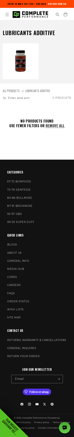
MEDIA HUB (15, 269)
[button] (7, 14)
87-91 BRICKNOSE (20, 205)
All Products (11, 91)
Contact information (49, 428)
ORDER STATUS (18, 301)
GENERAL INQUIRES (21, 348)
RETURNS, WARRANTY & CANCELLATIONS (36, 340)
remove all (55, 125)
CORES (12, 277)
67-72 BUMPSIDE (19, 181)
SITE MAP (14, 317)
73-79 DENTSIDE (19, 189)
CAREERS (14, 285)
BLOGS (12, 244)
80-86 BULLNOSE (19, 197)
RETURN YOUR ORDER (23, 356)
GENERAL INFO (18, 260)
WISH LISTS (15, 309)
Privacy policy (41, 422)
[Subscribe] (59, 379)
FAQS (11, 293)
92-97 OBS (14, 214)
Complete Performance (34, 418)
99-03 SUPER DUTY (20, 222)
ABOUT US (14, 252)
